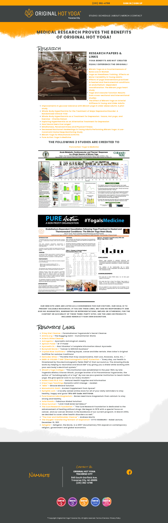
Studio (93, 15)
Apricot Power (49, 343)
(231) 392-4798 (101, 3)
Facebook (129, 472)
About (116, 15)
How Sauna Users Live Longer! (56, 124)
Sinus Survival (49, 404)
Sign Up (137, 3)
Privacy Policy (115, 518)
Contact (136, 15)
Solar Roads (48, 401)
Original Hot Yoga (53, 14)
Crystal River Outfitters (53, 351)
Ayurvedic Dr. (48, 346)
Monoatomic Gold (51, 388)
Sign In (127, 3)
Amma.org (47, 336)
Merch (125, 15)
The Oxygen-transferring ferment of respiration (66, 419)
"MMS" (45, 385)
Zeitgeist (46, 425)
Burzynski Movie (50, 349)
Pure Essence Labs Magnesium (57, 396)
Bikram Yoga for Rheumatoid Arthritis (60, 134)
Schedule (104, 15)
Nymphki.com (48, 391)
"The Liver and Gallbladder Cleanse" (60, 417)
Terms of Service (102, 518)
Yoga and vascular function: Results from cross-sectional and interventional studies (109, 95)
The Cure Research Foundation (57, 406)
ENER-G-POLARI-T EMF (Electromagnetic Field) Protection (70, 359)
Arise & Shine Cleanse (52, 338)
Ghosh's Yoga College (53, 370)
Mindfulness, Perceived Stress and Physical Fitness (67, 127)
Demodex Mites (49, 357)
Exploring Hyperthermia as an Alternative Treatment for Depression (75, 121)
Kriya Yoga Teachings (53, 383)
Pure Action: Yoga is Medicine (56, 137)
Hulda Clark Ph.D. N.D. (52, 380)
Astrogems (47, 341)
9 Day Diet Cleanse (51, 333)
